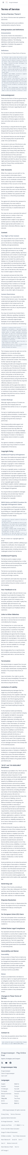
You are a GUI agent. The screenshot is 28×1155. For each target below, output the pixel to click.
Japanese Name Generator (8, 1118)
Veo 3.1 (3, 1143)
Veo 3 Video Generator (19, 1136)
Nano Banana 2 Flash (7, 1147)
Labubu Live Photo (6, 1125)
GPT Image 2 (4, 1150)
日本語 (3, 1096)
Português (4, 1091)
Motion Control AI (12, 1143)
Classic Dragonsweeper (7, 1073)
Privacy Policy (5, 1114)
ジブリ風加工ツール (18, 1125)
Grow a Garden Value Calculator (10, 1129)
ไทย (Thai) (17, 1098)
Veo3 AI (16, 1121)
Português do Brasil (20, 1091)
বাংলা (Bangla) (4, 1089)
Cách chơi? (4, 1076)
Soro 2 (20, 1139)
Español (3, 1086)
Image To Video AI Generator (9, 1132)
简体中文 (16, 1084)
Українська (4, 1103)
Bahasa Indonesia (6, 1093)
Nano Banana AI (5, 1139)
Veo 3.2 (17, 1147)
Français (16, 1086)
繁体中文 (16, 1103)
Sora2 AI (14, 1139)
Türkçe (16, 1096)
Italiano (16, 1101)
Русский (16, 1089)
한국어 (3, 1101)
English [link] (3, 1084)
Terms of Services (16, 1114)
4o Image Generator (7, 1121)
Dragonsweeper (5, 1071)
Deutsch (16, 1093)
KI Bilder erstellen (6, 1136)
